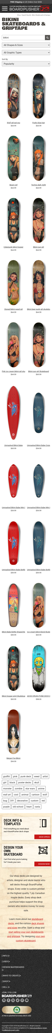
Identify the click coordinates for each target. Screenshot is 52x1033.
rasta (37, 806)
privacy (44, 1028)
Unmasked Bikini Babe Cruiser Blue (38, 445)
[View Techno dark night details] (38, 159)
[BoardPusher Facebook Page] (8, 1000)
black (12, 782)
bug (5, 800)
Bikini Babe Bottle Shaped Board (13, 632)
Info (5, 956)
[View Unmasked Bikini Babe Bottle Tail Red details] (13, 544)
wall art (7, 794)
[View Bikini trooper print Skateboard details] (13, 669)
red (43, 800)
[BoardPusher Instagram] (4, 1000)
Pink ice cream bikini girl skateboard (13, 371)
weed (36, 776)
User (5, 961)
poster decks (24, 782)
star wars (30, 788)
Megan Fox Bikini (13, 758)
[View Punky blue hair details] (38, 96)
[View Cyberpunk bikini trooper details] (13, 221)
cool (16, 794)
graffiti (6, 776)
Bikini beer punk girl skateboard (38, 309)
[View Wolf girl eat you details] (13, 96)
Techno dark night (38, 185)
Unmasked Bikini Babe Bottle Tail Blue (38, 570)
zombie (18, 788)
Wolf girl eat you (13, 123)
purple (6, 806)
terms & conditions (36, 1028)
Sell (5, 987)
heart (29, 806)
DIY (12, 800)
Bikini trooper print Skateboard (13, 696)
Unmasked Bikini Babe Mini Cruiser (13, 507)
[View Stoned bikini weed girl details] (13, 283)
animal (24, 794)
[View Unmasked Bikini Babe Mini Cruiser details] (13, 481)
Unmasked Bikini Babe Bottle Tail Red (13, 570)
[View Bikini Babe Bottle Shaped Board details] (13, 606)
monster (7, 788)
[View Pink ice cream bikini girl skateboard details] (13, 345)
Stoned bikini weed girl (13, 309)
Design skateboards (13, 967)
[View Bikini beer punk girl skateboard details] (38, 283)
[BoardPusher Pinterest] (22, 1000)
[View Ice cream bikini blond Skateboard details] (38, 606)
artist (45, 776)
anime (41, 788)
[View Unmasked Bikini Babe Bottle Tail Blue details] (38, 544)
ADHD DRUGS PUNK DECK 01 (38, 696)
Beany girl (13, 185)
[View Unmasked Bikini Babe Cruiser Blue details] (38, 413)
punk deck (26, 776)
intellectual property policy (11, 1030)
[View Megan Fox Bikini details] (13, 732)
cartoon (35, 794)
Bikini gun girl (38, 247)
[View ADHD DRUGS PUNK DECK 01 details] (38, 669)
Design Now (44, 864)
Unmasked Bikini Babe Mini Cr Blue (38, 507)
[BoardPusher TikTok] (17, 1000)
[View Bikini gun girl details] (38, 221)
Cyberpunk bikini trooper (13, 247)
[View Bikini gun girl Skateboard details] (38, 345)
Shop (19, 15)
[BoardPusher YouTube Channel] (27, 1000)
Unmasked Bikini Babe (13, 445)
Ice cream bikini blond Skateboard (38, 632)
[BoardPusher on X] (13, 1000)
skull (36, 782)
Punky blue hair (38, 123)
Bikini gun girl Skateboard (38, 371)
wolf (45, 794)
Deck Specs (44, 837)
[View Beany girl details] (13, 159)
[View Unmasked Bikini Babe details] (13, 413)
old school (18, 806)
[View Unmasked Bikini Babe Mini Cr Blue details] (38, 481)
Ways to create (11, 975)
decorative (22, 800)
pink (15, 776)
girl (4, 782)
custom (34, 800)
